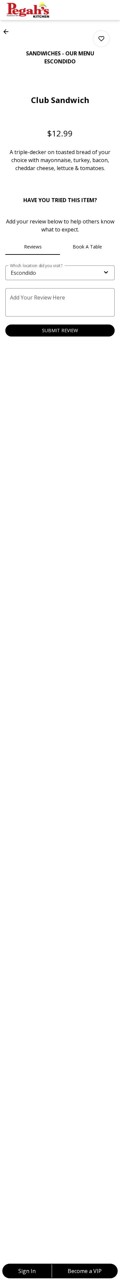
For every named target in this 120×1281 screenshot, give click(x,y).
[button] (8, 31)
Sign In (27, 1271)
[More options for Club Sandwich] (101, 39)
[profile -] (94, 10)
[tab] (32, 247)
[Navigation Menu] (110, 10)
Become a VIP (85, 1271)
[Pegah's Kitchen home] (35, 10)
